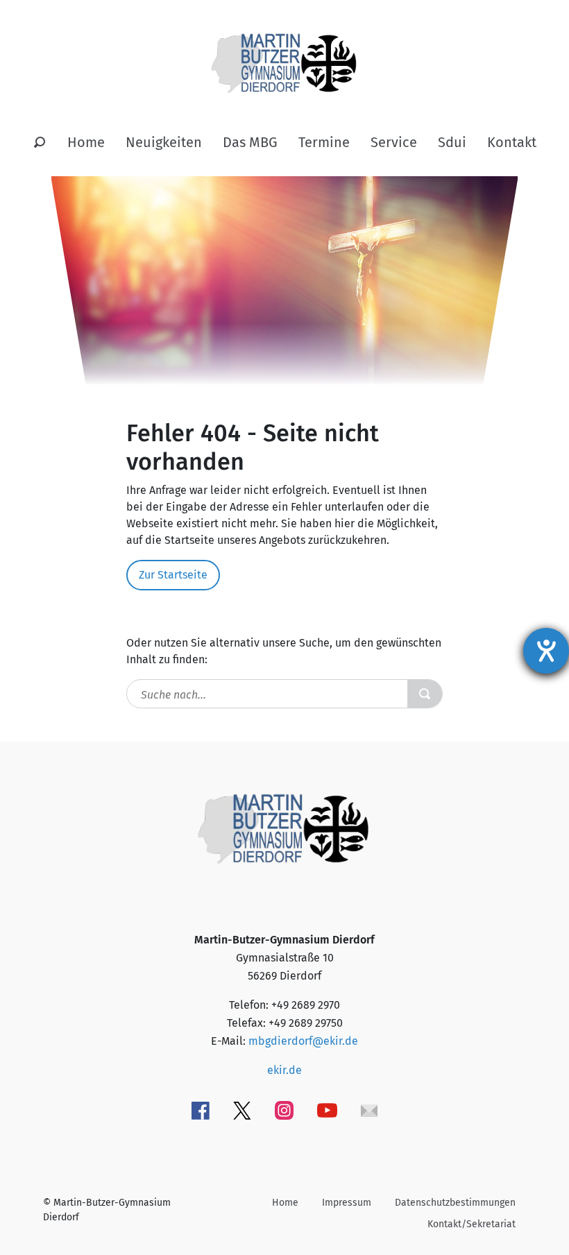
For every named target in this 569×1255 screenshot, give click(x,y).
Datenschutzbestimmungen (455, 1203)
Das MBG (250, 142)
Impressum (346, 1203)
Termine (324, 142)
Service (394, 142)
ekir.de (284, 1070)
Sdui (452, 142)
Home (86, 142)
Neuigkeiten (164, 142)
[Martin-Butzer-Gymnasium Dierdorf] (284, 51)
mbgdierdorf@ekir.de (303, 1041)
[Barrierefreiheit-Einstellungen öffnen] (546, 651)
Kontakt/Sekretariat (471, 1224)
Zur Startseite (173, 574)
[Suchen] (39, 143)
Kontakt (511, 142)
